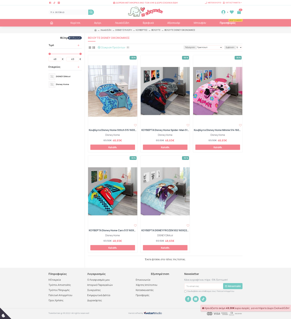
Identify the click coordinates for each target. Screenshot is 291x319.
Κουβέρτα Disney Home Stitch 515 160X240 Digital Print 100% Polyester (113, 130)
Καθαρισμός (76, 38)
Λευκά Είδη (105, 29)
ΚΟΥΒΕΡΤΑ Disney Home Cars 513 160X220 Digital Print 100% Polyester (113, 230)
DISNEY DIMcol (165, 235)
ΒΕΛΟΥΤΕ (156, 29)
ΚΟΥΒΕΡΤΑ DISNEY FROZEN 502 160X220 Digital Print (165, 230)
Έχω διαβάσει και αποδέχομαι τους (210, 291)
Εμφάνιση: (230, 47)
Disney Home (112, 135)
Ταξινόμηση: (190, 47)
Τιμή (51, 45)
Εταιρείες (54, 66)
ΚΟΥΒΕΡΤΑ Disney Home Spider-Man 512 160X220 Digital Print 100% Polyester (165, 130)
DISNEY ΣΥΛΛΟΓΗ (123, 29)
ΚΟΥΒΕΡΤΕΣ (141, 29)
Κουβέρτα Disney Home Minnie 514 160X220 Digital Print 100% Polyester (218, 130)
